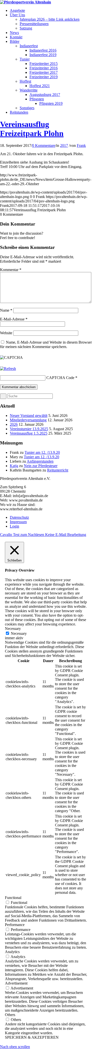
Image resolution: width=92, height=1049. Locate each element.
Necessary (19, 633)
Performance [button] (15, 925)
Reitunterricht (57, 470)
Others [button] (10, 1015)
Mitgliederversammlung (28, 420)
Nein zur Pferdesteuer (40, 466)
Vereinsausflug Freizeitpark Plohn (32, 129)
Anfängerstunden (40, 461)
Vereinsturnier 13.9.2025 (29, 429)
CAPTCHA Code (60, 378)
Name (6, 310)
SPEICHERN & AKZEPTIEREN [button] (32, 1037)
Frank (81, 145)
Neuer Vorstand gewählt (28, 415)
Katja (14, 466)
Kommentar (10, 270)
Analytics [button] (12, 952)
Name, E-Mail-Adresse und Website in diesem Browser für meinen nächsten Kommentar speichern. (46, 344)
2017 (64, 145)
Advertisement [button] (16, 983)
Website (6, 333)
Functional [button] (13, 898)
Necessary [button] (13, 628)
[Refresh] (8, 368)
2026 (14, 424)
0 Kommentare (43, 145)
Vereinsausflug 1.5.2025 (28, 433)
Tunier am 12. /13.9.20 (42, 452)
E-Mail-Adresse (13, 319)
